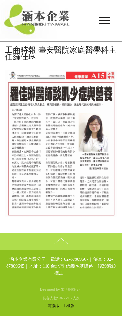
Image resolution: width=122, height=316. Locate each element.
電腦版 (54, 305)
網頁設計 (75, 289)
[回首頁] (61, 20)
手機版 (68, 305)
